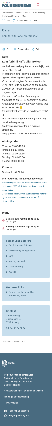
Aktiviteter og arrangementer (22, 250)
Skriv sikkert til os (12, 385)
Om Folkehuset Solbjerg (20, 245)
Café (11, 256)
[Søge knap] (38, 5)
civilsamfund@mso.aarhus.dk (18, 381)
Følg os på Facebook (19, 411)
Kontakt (12, 272)
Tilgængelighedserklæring (16, 397)
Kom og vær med (17, 261)
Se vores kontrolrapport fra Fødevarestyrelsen (21, 294)
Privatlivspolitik (11, 403)
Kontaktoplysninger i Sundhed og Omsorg (23, 391)
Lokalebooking (16, 267)
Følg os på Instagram (19, 415)
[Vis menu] (47, 5)
